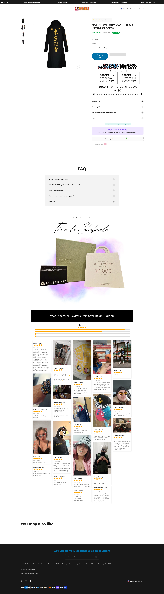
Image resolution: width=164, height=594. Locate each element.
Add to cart (100, 56)
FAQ (109, 564)
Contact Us (36, 564)
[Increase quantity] (104, 47)
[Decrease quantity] (94, 47)
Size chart (95, 39)
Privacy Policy (67, 564)
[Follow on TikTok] (30, 581)
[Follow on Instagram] (26, 581)
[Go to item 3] (23, 35)
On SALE (23, 564)
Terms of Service (91, 564)
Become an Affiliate (54, 564)
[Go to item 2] (23, 28)
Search (29, 564)
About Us (44, 564)
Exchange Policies (79, 564)
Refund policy (102, 564)
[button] (118, 54)
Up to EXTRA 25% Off (89, 2)
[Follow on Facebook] (21, 581)
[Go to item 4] (23, 42)
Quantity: (95, 43)
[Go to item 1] (23, 21)
